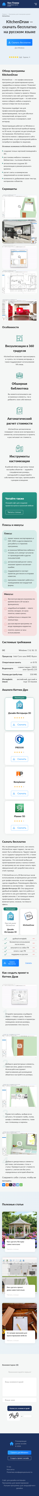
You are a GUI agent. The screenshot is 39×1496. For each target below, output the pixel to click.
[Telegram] (17, 1184)
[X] (10, 1184)
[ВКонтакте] (3, 1184)
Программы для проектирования (15, 1483)
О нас (9, 1467)
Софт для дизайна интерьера (13, 1480)
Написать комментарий (20, 1408)
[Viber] (14, 1184)
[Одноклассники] (7, 1184)
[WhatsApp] (21, 1184)
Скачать (28, 963)
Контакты (11, 1469)
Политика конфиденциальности (19, 1472)
